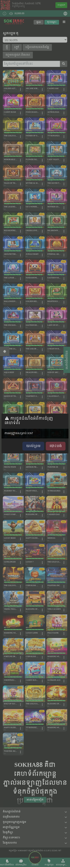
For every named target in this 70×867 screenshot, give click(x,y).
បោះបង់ (55, 446)
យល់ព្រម (33, 446)
